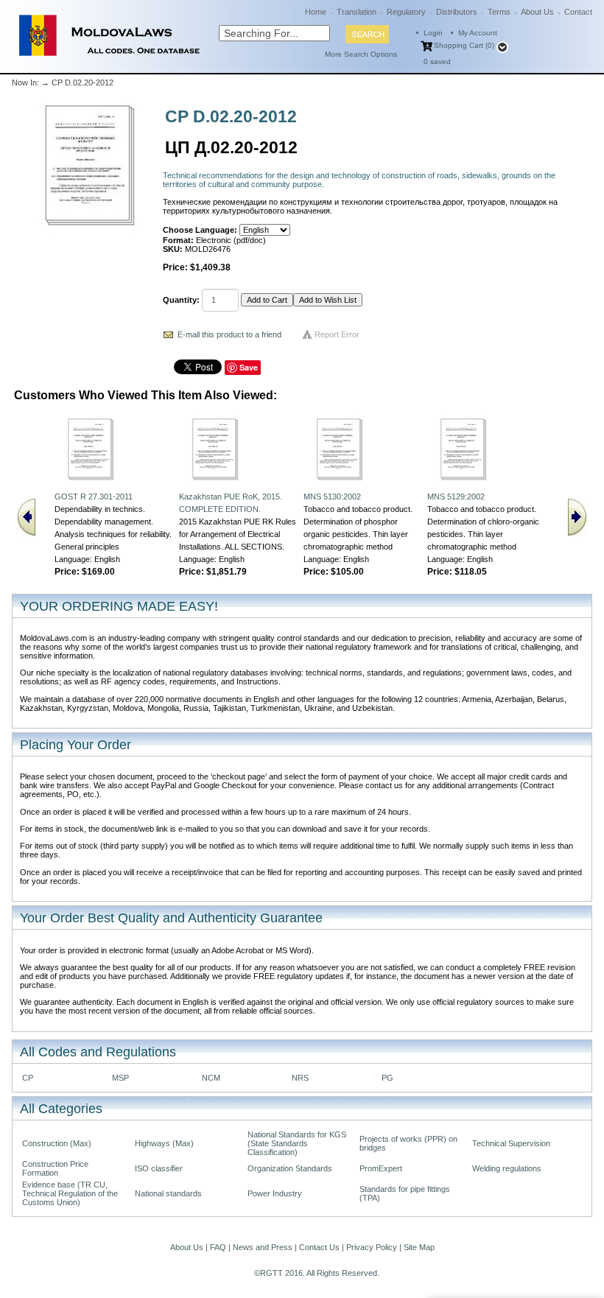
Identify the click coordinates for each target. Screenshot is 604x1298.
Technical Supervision (511, 1143)
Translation (356, 11)
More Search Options (361, 54)
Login (433, 33)
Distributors (456, 11)
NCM (211, 1077)
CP (27, 1077)
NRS (300, 1077)
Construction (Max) (56, 1143)
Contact (578, 11)
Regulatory (406, 11)
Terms (499, 11)
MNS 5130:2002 (332, 496)
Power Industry (274, 1193)
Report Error (337, 334)
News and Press (262, 1247)
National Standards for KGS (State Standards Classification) (296, 1143)
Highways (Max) (164, 1143)
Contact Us (319, 1247)
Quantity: (181, 299)
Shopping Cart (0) (464, 45)
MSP (120, 1077)
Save (248, 367)
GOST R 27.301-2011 (94, 496)
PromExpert (380, 1168)
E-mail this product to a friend (229, 334)
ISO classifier (159, 1168)
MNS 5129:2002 (456, 496)
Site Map (419, 1247)
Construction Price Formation (55, 1168)
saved (437, 61)
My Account (477, 33)
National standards (168, 1193)
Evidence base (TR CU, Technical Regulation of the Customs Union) (70, 1193)
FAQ (218, 1247)
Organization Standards (289, 1168)
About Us (537, 11)
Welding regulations (506, 1168)
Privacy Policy (371, 1247)
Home (315, 11)
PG (387, 1077)
